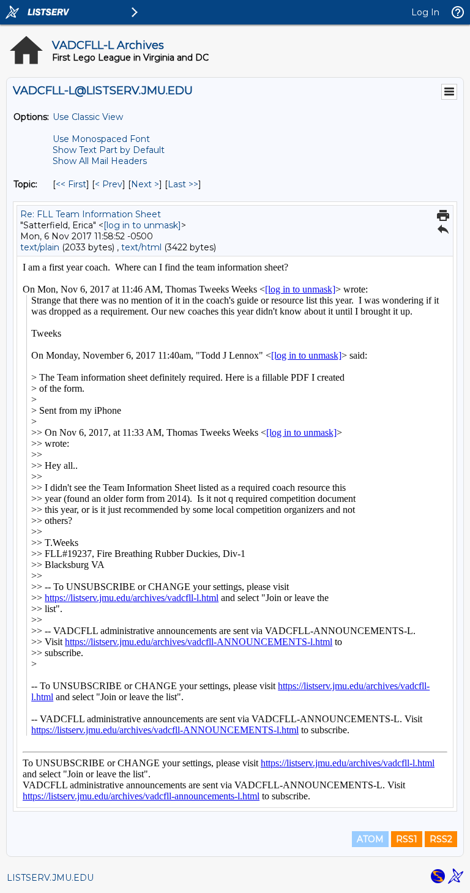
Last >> (183, 184)
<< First (71, 184)
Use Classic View (88, 116)
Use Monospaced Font (101, 138)
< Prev (108, 184)
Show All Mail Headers (100, 160)
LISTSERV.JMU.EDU (50, 877)
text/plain (39, 247)
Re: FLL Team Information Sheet (90, 214)
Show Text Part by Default (109, 149)
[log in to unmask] (142, 225)
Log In (425, 12)
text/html (141, 247)
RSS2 (441, 839)
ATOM (370, 839)
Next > (145, 184)
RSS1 (406, 839)
